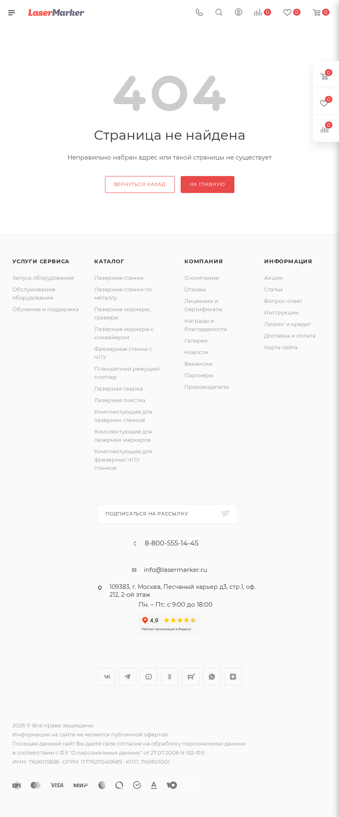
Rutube (191, 677)
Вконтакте (106, 677)
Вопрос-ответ (283, 301)
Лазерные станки (118, 277)
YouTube (149, 677)
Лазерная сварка (118, 388)
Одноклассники (170, 677)
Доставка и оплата (290, 335)
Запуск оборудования (43, 277)
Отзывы (195, 289)
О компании (201, 277)
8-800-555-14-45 (171, 543)
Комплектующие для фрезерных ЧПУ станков (123, 459)
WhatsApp (212, 677)
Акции (273, 277)
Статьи (273, 289)
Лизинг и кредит (287, 324)
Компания (203, 261)
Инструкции (281, 312)
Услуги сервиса (40, 261)
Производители (206, 386)
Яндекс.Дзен (233, 677)
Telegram (127, 677)
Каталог (109, 261)
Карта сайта (281, 347)
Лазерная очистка (120, 400)
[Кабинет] (238, 13)
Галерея (196, 340)
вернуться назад (140, 184)
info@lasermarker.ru (175, 570)
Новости (196, 352)
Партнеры (198, 375)
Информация (288, 261)
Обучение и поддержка (45, 309)
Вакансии (198, 363)
